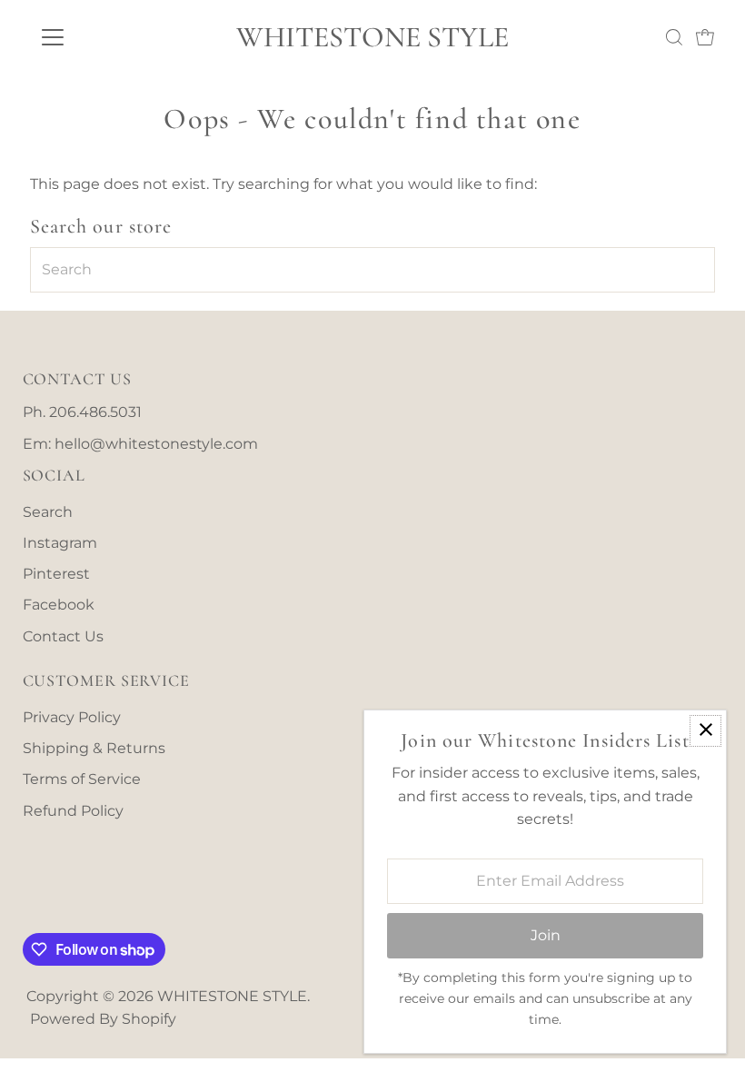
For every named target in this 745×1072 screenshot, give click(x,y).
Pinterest (56, 573)
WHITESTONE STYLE (372, 37)
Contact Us (63, 636)
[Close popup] (705, 731)
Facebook (58, 604)
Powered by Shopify (103, 1018)
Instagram (60, 542)
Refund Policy (73, 810)
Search (48, 512)
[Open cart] (705, 37)
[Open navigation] (111, 37)
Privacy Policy (72, 717)
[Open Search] (674, 37)
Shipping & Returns (94, 748)
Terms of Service (82, 779)
